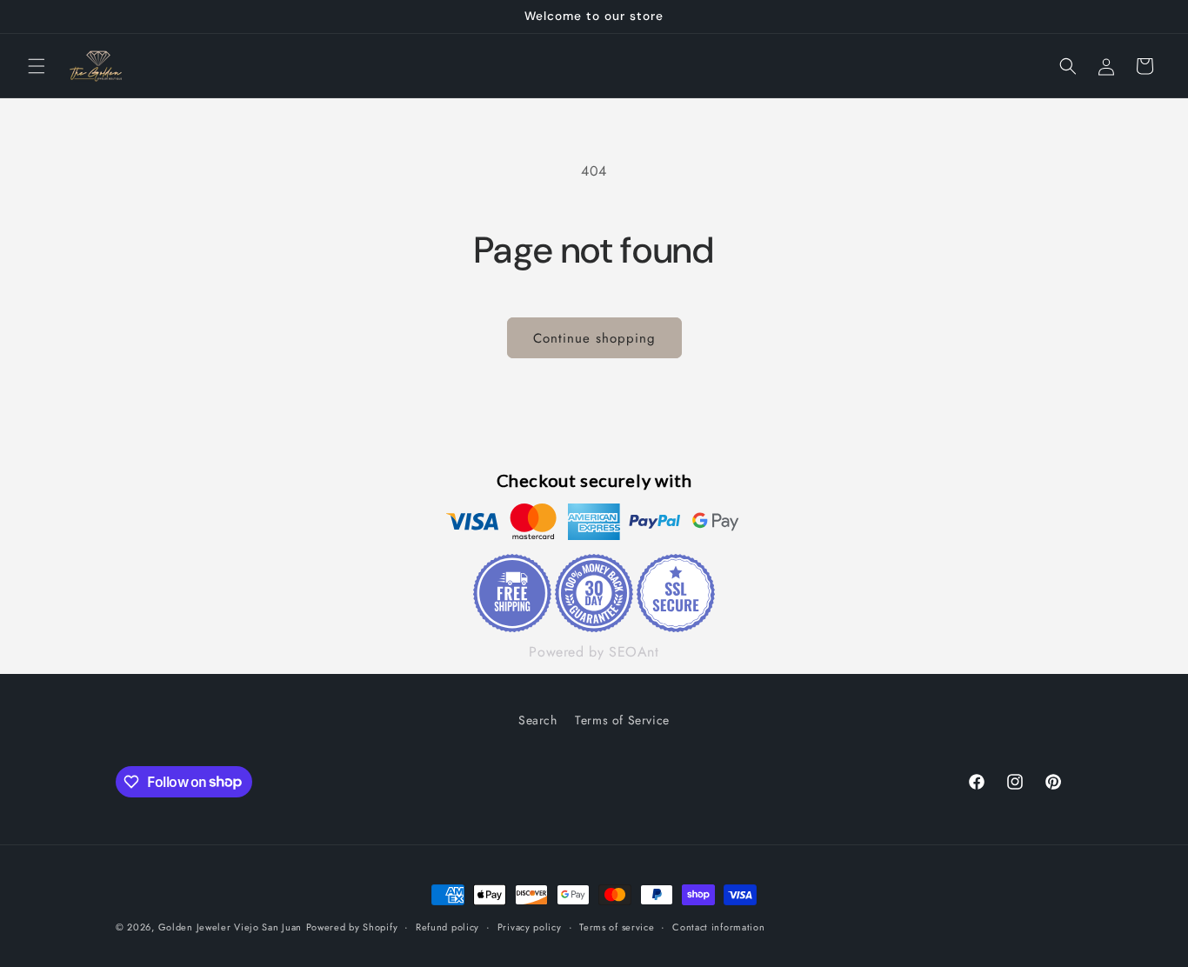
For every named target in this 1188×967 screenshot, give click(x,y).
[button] (36, 66)
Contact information (718, 926)
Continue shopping (594, 338)
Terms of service (616, 926)
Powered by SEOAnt (593, 653)
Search (537, 720)
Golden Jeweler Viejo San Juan (230, 927)
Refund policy (447, 926)
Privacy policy (529, 926)
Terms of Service (622, 720)
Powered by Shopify (352, 927)
